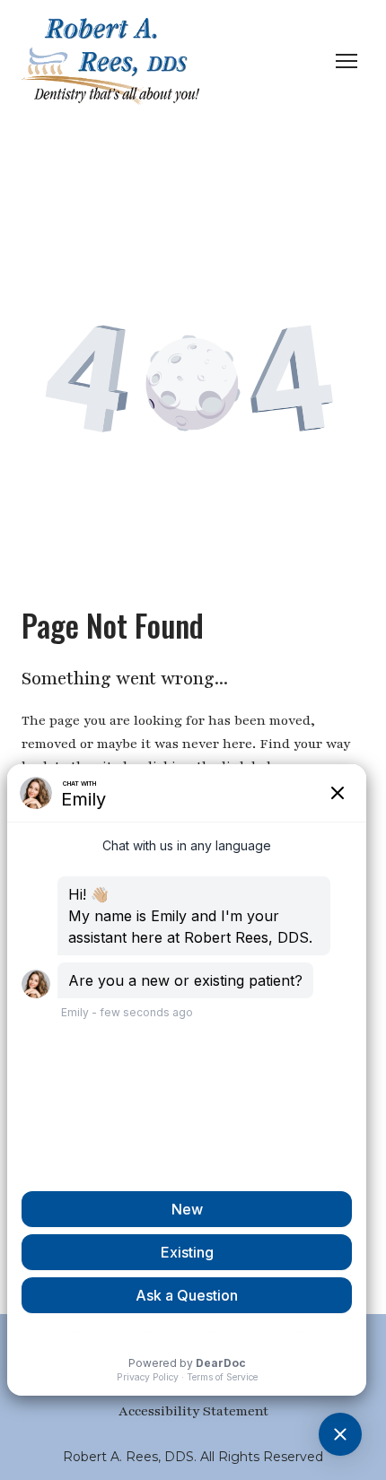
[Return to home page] (110, 61)
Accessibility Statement (193, 1411)
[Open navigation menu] (346, 61)
